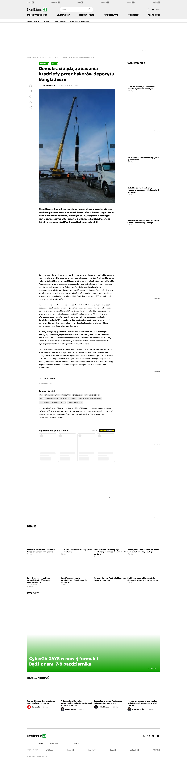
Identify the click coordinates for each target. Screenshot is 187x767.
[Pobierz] (30, 102)
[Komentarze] (30, 91)
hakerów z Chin (81, 341)
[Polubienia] (30, 85)
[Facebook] (149, 736)
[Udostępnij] (30, 107)
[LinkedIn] (153, 736)
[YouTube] (158, 736)
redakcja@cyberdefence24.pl (51, 417)
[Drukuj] (30, 96)
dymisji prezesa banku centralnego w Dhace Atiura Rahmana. (64, 344)
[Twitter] (144, 736)
